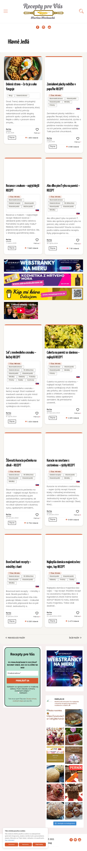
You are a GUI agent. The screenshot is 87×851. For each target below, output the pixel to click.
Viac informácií (9, 840)
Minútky (67, 102)
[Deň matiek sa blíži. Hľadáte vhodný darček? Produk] (55, 755)
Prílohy (52, 105)
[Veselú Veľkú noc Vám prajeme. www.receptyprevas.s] (73, 755)
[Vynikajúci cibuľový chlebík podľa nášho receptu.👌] (55, 811)
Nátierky (22, 377)
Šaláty (20, 380)
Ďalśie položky (74, 638)
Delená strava (22, 95)
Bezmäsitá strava (56, 98)
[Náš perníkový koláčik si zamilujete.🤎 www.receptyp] (73, 792)
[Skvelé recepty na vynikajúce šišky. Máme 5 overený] (73, 811)
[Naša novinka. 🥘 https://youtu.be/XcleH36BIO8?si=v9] (55, 718)
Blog (10, 95)
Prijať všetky (39, 844)
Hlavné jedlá (71, 98)
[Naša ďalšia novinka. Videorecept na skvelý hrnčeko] (73, 773)
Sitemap (48, 843)
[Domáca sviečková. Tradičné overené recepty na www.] (73, 718)
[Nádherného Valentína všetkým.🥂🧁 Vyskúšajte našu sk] (55, 792)
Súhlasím (23, 693)
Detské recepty (14, 203)
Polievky (32, 377)
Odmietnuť (11, 844)
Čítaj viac (12, 137)
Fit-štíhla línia (69, 203)
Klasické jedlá (55, 102)
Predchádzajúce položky (16, 638)
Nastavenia (25, 844)
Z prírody (30, 380)
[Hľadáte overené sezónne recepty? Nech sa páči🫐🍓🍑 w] (73, 736)
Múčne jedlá (28, 206)
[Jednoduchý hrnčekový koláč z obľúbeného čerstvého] (55, 736)
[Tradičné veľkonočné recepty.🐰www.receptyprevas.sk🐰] (55, 773)
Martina (8, 129)
